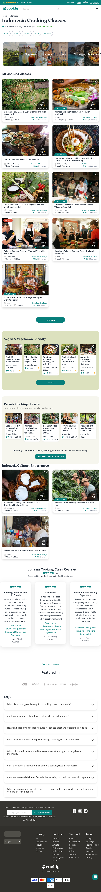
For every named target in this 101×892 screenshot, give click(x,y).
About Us (39, 844)
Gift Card (39, 851)
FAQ (71, 848)
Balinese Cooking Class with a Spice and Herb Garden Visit (85, 630)
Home (4, 15)
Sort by (47, 33)
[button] (17, 2)
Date (6, 33)
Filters (26, 33)
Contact (72, 838)
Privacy (72, 851)
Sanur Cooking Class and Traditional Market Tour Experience (15, 631)
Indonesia (13, 15)
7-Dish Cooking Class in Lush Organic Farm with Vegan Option (50, 629)
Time (16, 33)
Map (37, 33)
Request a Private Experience (50, 456)
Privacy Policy (31, 820)
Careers (89, 851)
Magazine (40, 848)
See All (51, 382)
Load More (50, 320)
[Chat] (95, 877)
